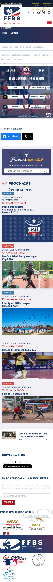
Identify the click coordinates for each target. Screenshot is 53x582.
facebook (28, 12)
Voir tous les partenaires (35, 515)
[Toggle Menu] (49, 22)
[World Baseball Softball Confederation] (12, 525)
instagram (49, 12)
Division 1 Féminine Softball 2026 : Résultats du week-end (33, 436)
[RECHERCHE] (41, 11)
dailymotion (21, 462)
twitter (33, 12)
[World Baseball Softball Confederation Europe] (36, 524)
